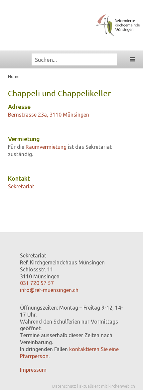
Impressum (33, 370)
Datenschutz (64, 386)
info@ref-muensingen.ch (49, 290)
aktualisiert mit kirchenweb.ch (107, 386)
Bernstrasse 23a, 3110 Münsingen (48, 115)
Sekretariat (21, 186)
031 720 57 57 (37, 283)
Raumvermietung (46, 147)
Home (14, 76)
